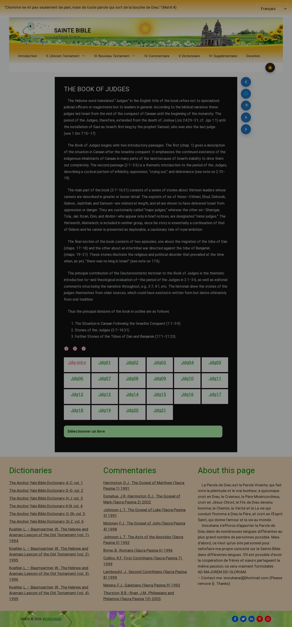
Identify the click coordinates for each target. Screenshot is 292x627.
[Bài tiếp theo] (246, 129)
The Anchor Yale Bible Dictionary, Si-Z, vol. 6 (46, 521)
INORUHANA (52, 619)
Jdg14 (132, 394)
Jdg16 (187, 394)
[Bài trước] (246, 82)
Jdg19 (104, 410)
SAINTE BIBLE (72, 30)
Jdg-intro (77, 362)
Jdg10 (187, 378)
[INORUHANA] (235, 618)
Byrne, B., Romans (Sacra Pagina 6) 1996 (138, 550)
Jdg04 (187, 362)
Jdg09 (160, 378)
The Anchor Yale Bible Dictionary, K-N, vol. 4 (46, 506)
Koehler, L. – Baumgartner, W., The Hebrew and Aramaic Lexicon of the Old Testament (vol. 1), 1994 (49, 535)
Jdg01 (104, 362)
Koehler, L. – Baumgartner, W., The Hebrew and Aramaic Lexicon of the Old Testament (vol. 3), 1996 (49, 574)
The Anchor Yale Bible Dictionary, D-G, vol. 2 (46, 490)
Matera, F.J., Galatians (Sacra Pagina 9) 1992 (141, 585)
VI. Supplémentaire (223, 56)
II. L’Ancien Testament (62, 56)
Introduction (27, 56)
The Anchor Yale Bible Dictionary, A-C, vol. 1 (46, 482)
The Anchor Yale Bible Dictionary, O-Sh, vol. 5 (47, 513)
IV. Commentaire (156, 56)
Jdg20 (132, 410)
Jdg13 (104, 394)
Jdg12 (77, 394)
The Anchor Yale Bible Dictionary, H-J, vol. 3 (46, 498)
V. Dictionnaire (189, 56)
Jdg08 (132, 378)
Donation (253, 56)
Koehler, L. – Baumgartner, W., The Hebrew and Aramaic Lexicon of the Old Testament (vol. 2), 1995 (49, 554)
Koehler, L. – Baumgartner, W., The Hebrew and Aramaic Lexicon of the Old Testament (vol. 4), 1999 (49, 593)
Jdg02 (132, 362)
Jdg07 (104, 378)
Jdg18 (77, 410)
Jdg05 (215, 362)
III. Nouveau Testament (112, 56)
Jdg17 (215, 394)
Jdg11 (215, 378)
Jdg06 (77, 378)
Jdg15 (160, 394)
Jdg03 (160, 362)
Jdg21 (160, 410)
